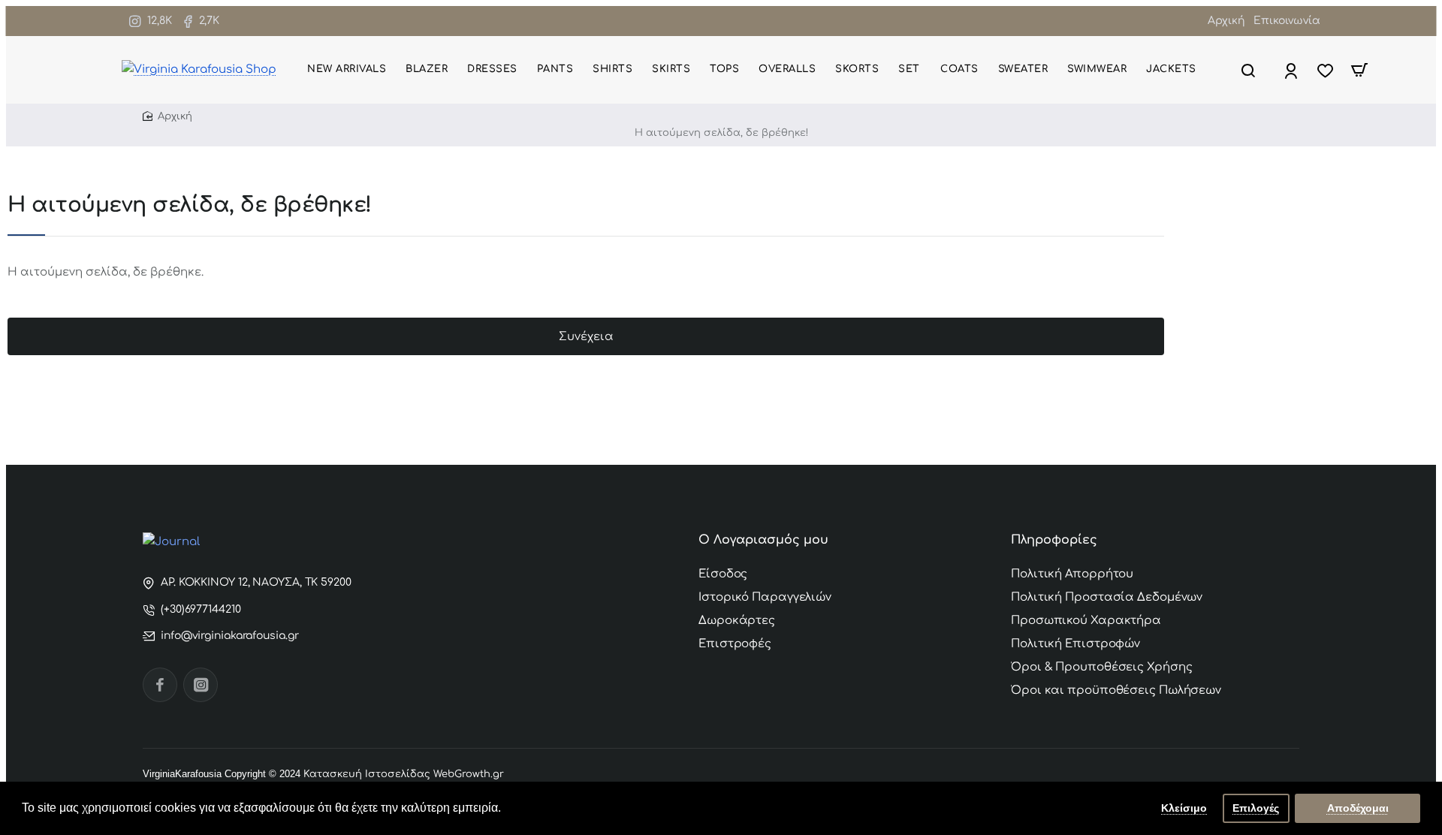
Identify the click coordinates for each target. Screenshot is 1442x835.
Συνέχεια (586, 336)
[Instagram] (200, 685)
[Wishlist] (1327, 70)
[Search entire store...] (1248, 70)
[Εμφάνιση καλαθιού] (1359, 70)
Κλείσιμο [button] (1184, 808)
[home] (721, 116)
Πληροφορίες (1054, 540)
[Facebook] (160, 685)
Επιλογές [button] (1255, 808)
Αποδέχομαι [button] (1358, 808)
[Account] (1292, 70)
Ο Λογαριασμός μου (763, 540)
